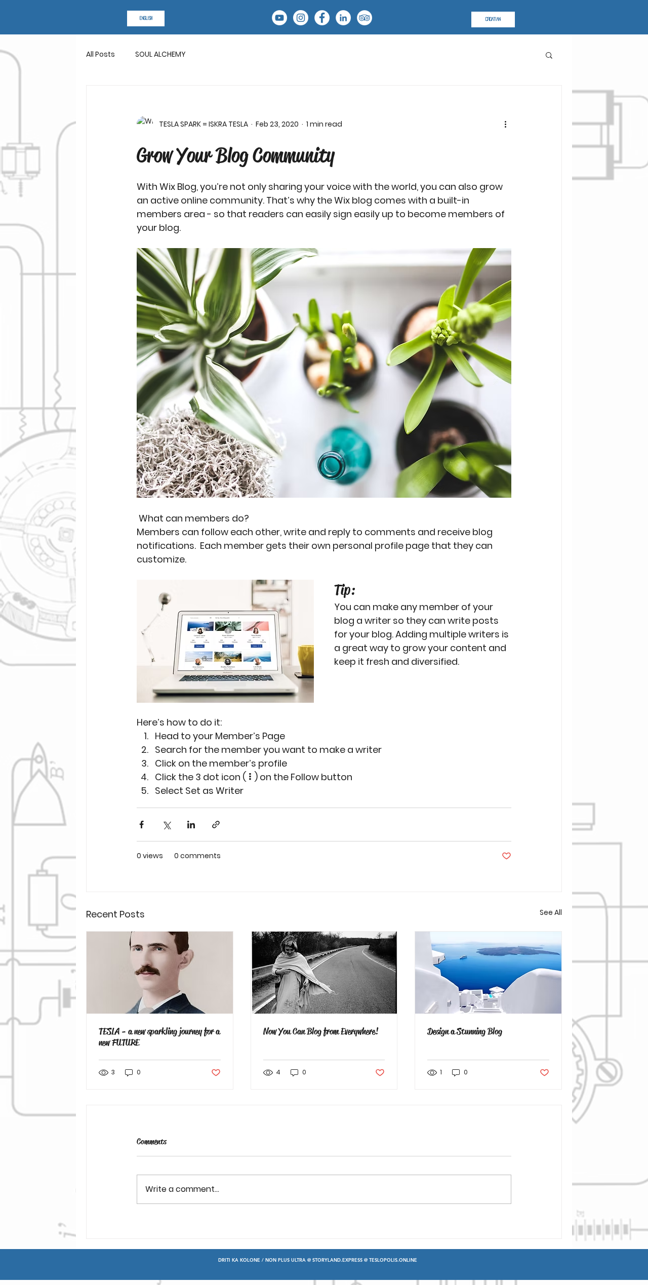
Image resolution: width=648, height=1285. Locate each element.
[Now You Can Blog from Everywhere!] (324, 973)
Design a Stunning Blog (464, 1031)
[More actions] (505, 124)
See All (551, 912)
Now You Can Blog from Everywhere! (320, 1031)
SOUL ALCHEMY (160, 54)
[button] (549, 55)
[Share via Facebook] (141, 824)
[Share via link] (216, 824)
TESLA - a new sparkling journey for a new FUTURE (159, 1037)
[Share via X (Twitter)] (166, 824)
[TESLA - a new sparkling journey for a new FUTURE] (160, 973)
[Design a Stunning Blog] (488, 973)
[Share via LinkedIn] (191, 824)
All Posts (100, 54)
